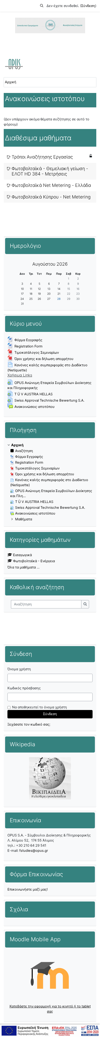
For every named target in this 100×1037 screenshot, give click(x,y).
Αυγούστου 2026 (50, 264)
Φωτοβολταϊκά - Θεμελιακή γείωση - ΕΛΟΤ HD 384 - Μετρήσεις (50, 171)
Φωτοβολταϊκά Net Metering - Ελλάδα (51, 185)
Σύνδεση (88, 6)
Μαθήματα (23, 519)
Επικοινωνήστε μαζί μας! (27, 889)
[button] (42, 6)
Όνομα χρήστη (19, 669)
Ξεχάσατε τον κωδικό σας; (28, 724)
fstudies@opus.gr (33, 851)
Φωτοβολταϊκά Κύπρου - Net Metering (51, 197)
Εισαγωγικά (22, 555)
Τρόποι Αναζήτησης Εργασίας (42, 157)
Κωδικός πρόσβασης (24, 688)
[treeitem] (50, 482)
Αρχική (10, 82)
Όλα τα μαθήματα (21, 567)
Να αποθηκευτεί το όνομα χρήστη (39, 707)
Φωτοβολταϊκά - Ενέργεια (34, 561)
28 (58, 299)
